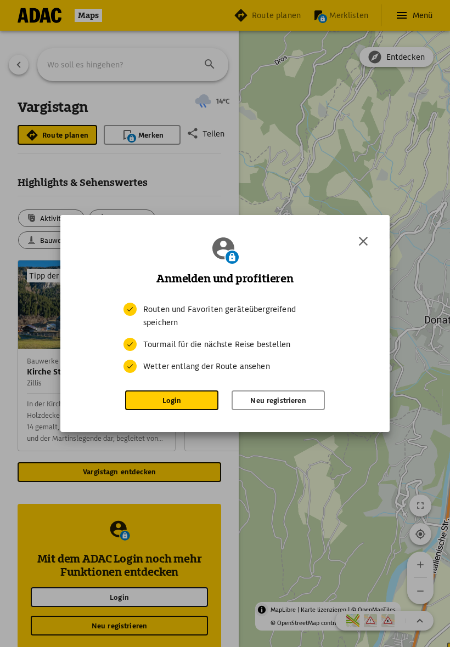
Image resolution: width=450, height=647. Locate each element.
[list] (225, 338)
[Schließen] (363, 241)
